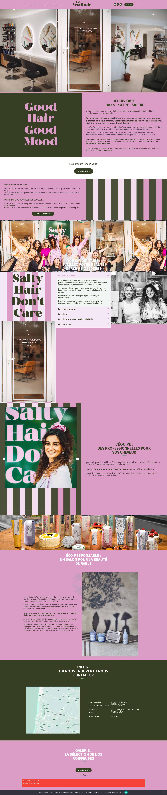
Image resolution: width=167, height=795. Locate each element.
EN (141, 5)
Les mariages (64, 324)
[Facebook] (114, 716)
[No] (164, 792)
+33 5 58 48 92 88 (116, 706)
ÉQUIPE (39, 5)
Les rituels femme (66, 275)
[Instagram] (115, 4)
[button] (83, 275)
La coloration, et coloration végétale (75, 319)
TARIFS (55, 5)
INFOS (60, 5)
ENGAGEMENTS (47, 5)
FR (137, 5)
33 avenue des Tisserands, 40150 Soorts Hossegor (119, 703)
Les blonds (63, 314)
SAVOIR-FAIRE (32, 5)
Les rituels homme (67, 309)
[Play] (121, 4)
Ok (126, 792)
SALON (24, 5)
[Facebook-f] (118, 4)
